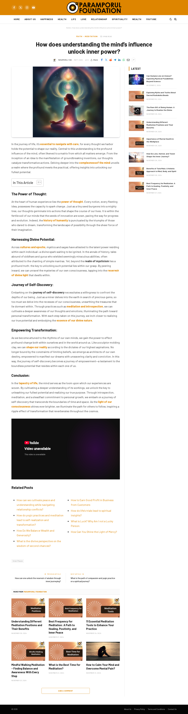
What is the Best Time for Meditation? (64, 666)
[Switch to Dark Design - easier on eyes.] (170, 19)
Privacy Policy (139, 709)
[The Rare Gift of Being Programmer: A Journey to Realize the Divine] (136, 111)
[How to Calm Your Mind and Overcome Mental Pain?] (103, 651)
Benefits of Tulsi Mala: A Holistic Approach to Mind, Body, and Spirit (161, 169)
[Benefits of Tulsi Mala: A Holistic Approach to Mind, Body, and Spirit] (136, 172)
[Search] (175, 19)
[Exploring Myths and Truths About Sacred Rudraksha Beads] (136, 96)
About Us (30, 19)
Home (17, 19)
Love (83, 19)
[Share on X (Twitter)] (106, 60)
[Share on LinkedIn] (119, 60)
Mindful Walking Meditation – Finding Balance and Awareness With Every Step (28, 670)
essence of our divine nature (74, 320)
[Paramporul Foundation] (94, 7)
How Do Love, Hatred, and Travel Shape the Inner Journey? (160, 155)
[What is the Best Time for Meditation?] (65, 651)
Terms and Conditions (156, 709)
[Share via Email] (128, 60)
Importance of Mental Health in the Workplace (160, 140)
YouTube (151, 19)
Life (73, 19)
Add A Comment (65, 691)
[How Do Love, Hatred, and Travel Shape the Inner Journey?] (136, 157)
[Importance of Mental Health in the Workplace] (136, 142)
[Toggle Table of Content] (38, 182)
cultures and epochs (32, 247)
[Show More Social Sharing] (133, 60)
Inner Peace (18, 561)
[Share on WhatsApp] (124, 60)
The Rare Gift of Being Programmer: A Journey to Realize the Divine (160, 108)
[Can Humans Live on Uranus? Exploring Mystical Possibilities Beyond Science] (136, 79)
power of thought (72, 201)
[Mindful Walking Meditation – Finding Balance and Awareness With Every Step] (28, 651)
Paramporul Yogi (65, 60)
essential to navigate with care (59, 144)
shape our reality (36, 347)
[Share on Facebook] (102, 60)
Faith (79, 36)
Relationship (99, 19)
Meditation (91, 36)
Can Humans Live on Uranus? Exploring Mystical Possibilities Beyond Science (159, 78)
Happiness (46, 19)
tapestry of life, (28, 383)
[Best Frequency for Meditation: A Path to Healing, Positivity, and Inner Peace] (65, 607)
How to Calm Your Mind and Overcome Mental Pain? (102, 666)
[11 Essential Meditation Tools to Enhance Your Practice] (103, 607)
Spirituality (120, 19)
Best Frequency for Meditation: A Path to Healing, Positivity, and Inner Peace (62, 627)
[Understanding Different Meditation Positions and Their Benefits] (28, 607)
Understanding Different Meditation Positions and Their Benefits (26, 625)
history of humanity (55, 220)
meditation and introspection (85, 306)
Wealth (136, 19)
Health (62, 19)
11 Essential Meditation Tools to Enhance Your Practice (100, 625)
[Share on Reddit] (110, 60)
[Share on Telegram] (115, 60)
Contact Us (172, 709)
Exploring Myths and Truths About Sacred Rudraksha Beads (161, 93)
